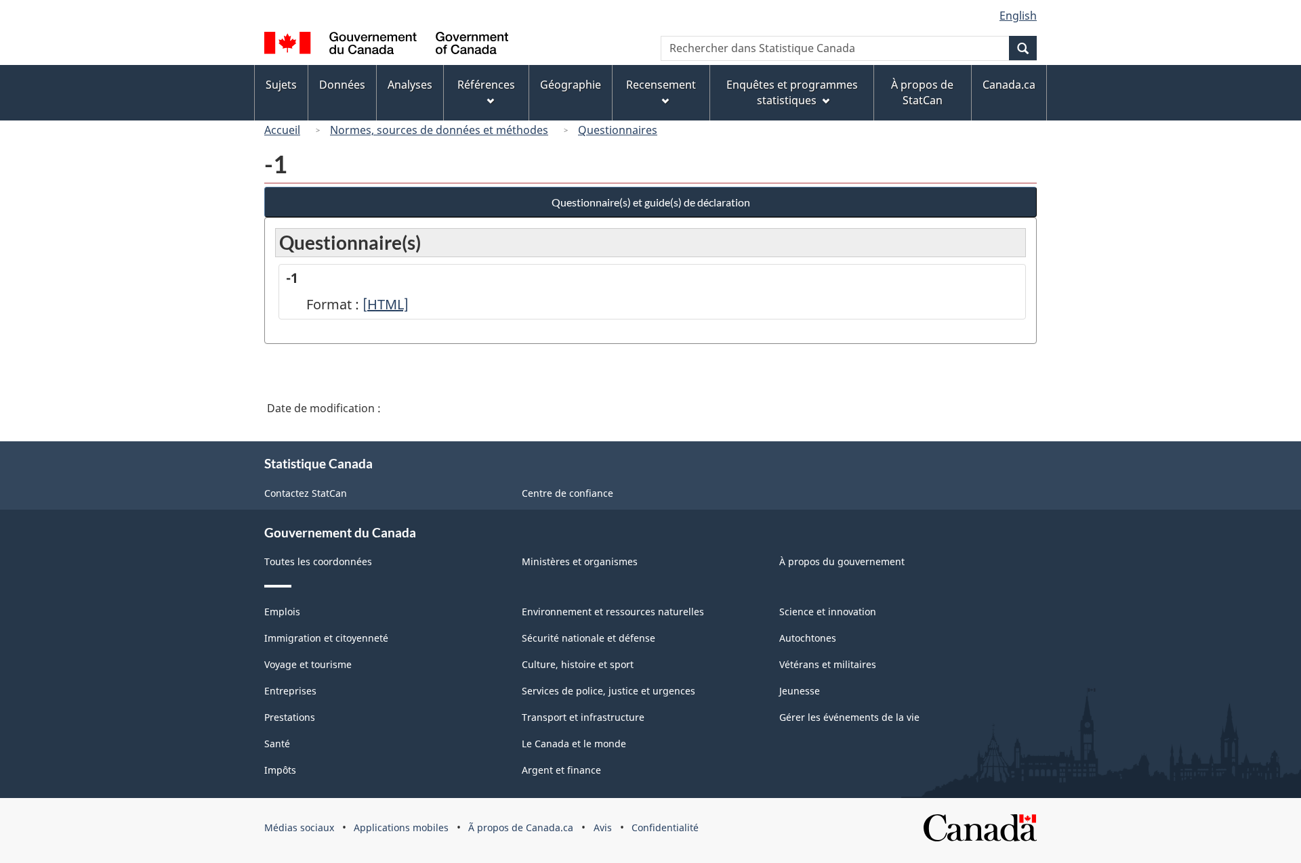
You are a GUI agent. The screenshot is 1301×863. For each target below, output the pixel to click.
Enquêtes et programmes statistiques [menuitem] (792, 92)
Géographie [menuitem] (570, 84)
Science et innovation (827, 611)
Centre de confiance (567, 493)
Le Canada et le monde (574, 743)
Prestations (289, 717)
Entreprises (290, 690)
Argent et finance (561, 770)
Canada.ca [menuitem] (1009, 84)
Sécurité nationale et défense (588, 638)
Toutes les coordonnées (318, 561)
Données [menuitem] (342, 84)
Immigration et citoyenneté (326, 638)
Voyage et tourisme (308, 664)
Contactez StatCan (305, 493)
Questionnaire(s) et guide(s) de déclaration (651, 202)
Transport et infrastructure (583, 717)
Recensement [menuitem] (661, 84)
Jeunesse (799, 690)
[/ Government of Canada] (386, 45)
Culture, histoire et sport (578, 664)
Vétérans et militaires (827, 664)
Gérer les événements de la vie (849, 717)
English (1018, 15)
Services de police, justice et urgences (608, 690)
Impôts (280, 770)
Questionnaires (617, 130)
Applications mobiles (401, 827)
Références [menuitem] (486, 84)
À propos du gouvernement (842, 561)
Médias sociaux (299, 827)
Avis (603, 827)
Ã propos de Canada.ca (520, 827)
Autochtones (807, 638)
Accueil (282, 130)
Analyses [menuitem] (410, 84)
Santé (277, 743)
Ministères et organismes (580, 561)
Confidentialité (665, 827)
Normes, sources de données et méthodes (439, 130)
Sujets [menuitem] (281, 84)
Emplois (282, 611)
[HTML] (386, 304)
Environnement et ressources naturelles (613, 611)
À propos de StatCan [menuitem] (922, 92)
